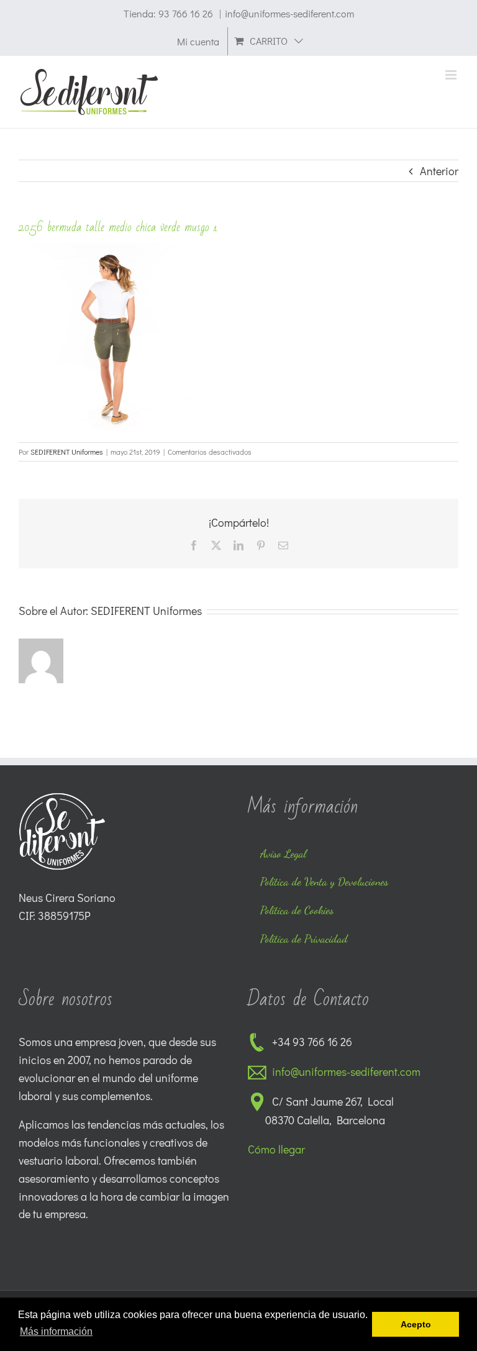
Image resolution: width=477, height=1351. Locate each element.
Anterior (439, 170)
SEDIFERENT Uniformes (66, 452)
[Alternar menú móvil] (451, 74)
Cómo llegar (276, 1149)
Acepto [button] (416, 1324)
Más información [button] (56, 1331)
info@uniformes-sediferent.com (289, 13)
